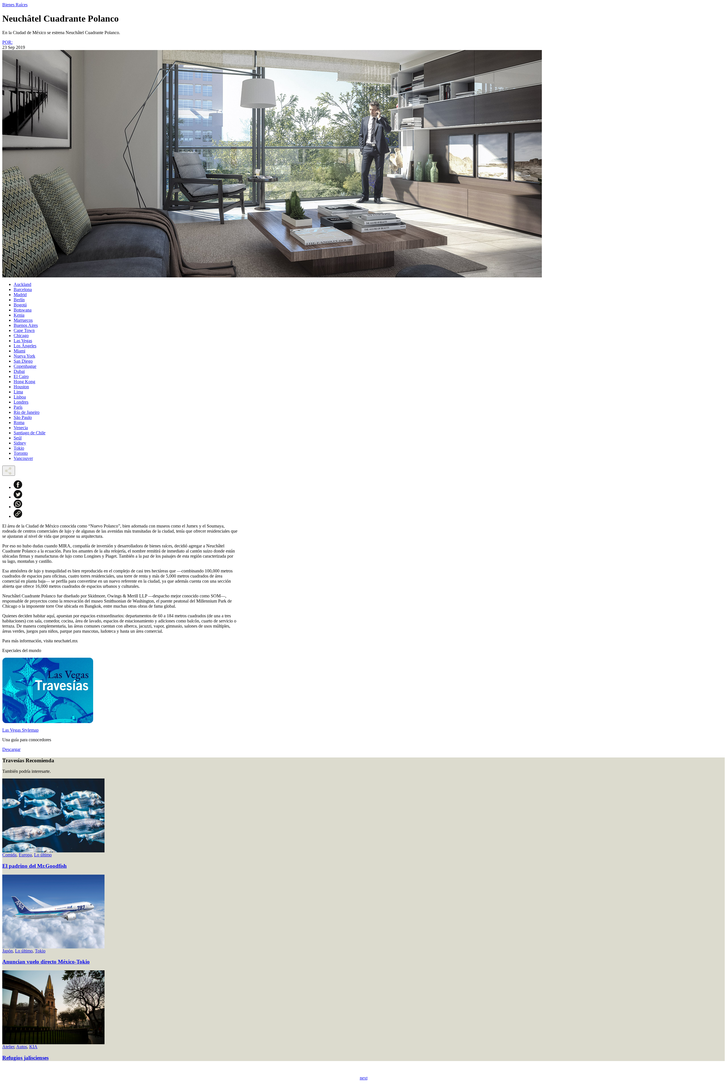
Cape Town (24, 330)
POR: (7, 42)
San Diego (23, 361)
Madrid (20, 294)
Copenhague (25, 366)
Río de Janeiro (26, 412)
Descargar (11, 749)
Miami (19, 350)
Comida (9, 854)
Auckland (22, 284)
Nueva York (24, 356)
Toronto (21, 453)
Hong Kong (24, 381)
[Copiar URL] (18, 516)
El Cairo (21, 376)
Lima (18, 391)
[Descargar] (47, 721)
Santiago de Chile (29, 432)
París (18, 407)
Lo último (43, 854)
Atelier (8, 1046)
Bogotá (20, 304)
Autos (21, 1046)
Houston (21, 386)
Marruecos (23, 320)
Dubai (19, 371)
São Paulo (23, 417)
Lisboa (20, 397)
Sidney (20, 443)
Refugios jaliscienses (25, 1058)
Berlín (19, 299)
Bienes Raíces (15, 4)
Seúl (18, 437)
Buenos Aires (26, 325)
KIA (33, 1046)
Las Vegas (23, 340)
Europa (25, 854)
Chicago (21, 335)
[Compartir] (8, 471)
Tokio (19, 448)
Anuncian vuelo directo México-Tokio (46, 962)
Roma (19, 422)
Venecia (21, 427)
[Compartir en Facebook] (18, 487)
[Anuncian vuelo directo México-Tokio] (53, 946)
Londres (21, 402)
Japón (7, 950)
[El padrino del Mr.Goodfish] (53, 850)
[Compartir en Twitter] (18, 497)
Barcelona (23, 289)
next (363, 1078)
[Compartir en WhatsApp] (18, 506)
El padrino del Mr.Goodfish (34, 866)
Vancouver (23, 458)
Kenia (19, 315)
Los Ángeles (25, 345)
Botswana (23, 310)
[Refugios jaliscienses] (53, 1042)
